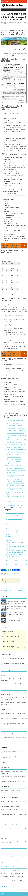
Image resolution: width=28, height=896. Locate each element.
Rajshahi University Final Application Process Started (21, 590)
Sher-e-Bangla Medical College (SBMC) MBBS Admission (13, 873)
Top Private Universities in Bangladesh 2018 (16, 550)
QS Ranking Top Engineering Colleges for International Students (13, 802)
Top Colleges (4, 886)
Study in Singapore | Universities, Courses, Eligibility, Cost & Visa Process (14, 719)
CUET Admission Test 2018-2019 (15, 447)
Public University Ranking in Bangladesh (15, 513)
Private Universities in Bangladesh (9, 824)
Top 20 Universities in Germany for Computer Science (13, 683)
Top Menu (6, 1)
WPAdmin (4, 22)
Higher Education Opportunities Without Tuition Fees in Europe (13, 659)
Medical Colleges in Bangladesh (9, 867)
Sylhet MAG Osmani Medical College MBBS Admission (13, 870)
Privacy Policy (13, 895)
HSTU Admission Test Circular (14, 454)
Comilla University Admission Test (15, 420)
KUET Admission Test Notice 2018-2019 (16, 452)
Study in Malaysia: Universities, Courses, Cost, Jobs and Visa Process (13, 703)
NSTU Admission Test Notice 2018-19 (16, 444)
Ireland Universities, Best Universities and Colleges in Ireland (13, 777)
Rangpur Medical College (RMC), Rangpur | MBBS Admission (12, 881)
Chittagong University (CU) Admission (15, 428)
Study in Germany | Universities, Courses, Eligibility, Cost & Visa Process (14, 679)
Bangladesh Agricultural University (15, 468)
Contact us (7, 895)
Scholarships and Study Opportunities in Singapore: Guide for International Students (14, 714)
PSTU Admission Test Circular (14, 457)
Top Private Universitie (11, 552)
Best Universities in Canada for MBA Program (11, 733)
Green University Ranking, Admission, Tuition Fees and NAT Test (13, 829)
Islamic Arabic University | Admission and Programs (12, 854)
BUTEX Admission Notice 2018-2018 (15, 433)
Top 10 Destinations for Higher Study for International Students (13, 664)
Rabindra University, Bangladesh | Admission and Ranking (12, 861)
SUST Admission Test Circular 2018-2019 (16, 439)
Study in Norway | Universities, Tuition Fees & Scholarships (11, 791)
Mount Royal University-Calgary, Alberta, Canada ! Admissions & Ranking (12, 810)
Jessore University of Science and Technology (11, 573)
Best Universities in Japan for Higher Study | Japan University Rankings (12, 756)
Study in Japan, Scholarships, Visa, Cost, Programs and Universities (13, 761)
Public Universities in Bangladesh (9, 847)
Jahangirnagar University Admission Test (16, 430)
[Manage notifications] (24, 893)
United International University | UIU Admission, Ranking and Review (13, 837)
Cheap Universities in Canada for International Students (13, 742)
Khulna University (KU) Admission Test (16, 425)
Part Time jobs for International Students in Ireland (12, 781)
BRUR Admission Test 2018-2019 (14, 442)
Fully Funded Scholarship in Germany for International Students (13, 674)
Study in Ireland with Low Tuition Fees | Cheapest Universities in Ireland (12, 772)
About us (3, 895)
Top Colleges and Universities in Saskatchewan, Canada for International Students (13, 738)
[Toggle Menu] (26, 9)
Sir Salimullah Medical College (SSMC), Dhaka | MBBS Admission (13, 877)
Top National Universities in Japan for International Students (12, 751)
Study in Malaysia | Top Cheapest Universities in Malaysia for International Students (14, 698)
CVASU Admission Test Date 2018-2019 (16, 505)
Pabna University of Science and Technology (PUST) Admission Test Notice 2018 (17, 461)
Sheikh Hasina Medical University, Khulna (10, 851)
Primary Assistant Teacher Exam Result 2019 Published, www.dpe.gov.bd (6, 590)
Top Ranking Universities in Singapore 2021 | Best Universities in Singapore (12, 724)
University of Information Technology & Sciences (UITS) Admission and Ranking (13, 842)
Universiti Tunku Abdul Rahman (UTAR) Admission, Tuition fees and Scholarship (14, 693)
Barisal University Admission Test (15, 423)
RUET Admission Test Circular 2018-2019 (16, 449)
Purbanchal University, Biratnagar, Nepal (10, 806)
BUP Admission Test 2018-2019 (14, 465)
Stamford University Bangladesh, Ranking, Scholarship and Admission (13, 833)
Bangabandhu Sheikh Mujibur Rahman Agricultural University (12, 857)
